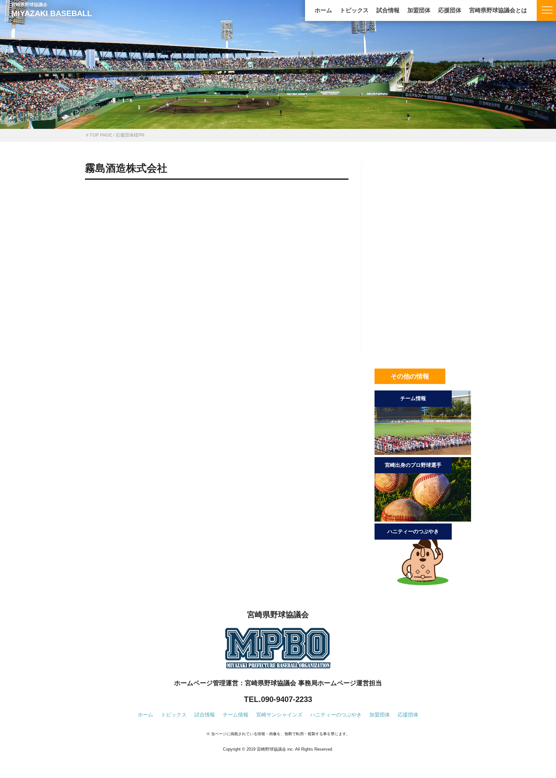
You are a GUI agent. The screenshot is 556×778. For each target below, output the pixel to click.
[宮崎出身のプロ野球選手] (423, 520)
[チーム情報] (423, 453)
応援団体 (449, 10)
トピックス (354, 10)
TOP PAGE (100, 135)
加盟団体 (419, 10)
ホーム (323, 10)
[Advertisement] (216, 219)
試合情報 (388, 10)
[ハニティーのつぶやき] (423, 586)
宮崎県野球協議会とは (498, 10)
